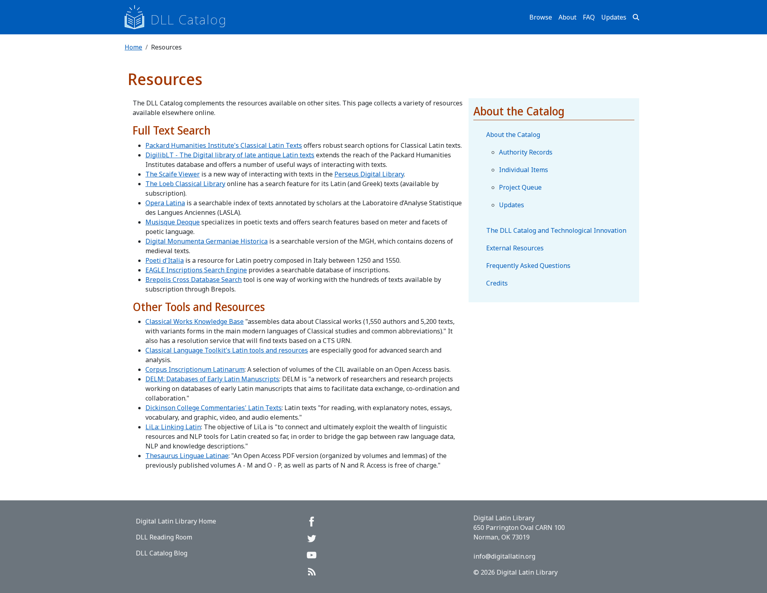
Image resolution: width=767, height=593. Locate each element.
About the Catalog (513, 134)
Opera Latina (165, 202)
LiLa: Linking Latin (173, 426)
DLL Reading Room (164, 537)
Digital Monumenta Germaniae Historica (206, 241)
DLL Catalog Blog (161, 553)
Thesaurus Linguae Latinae (187, 455)
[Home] (138, 17)
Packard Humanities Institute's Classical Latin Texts (223, 145)
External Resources (515, 248)
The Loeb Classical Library (185, 183)
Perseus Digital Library (369, 174)
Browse (540, 17)
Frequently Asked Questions (528, 265)
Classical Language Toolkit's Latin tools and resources (226, 350)
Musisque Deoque (172, 222)
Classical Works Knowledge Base (194, 321)
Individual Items (523, 169)
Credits (497, 283)
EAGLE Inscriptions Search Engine (196, 270)
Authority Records (525, 152)
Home (133, 47)
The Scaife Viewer (172, 174)
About (567, 17)
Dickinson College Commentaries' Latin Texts (213, 407)
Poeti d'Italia (164, 260)
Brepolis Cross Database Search (193, 279)
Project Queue (520, 187)
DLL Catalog (189, 19)
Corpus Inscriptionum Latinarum (194, 369)
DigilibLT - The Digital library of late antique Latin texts (229, 155)
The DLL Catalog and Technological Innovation (556, 230)
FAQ (589, 17)
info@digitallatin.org (504, 556)
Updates (613, 17)
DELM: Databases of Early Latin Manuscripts (212, 379)
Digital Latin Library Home (176, 521)
